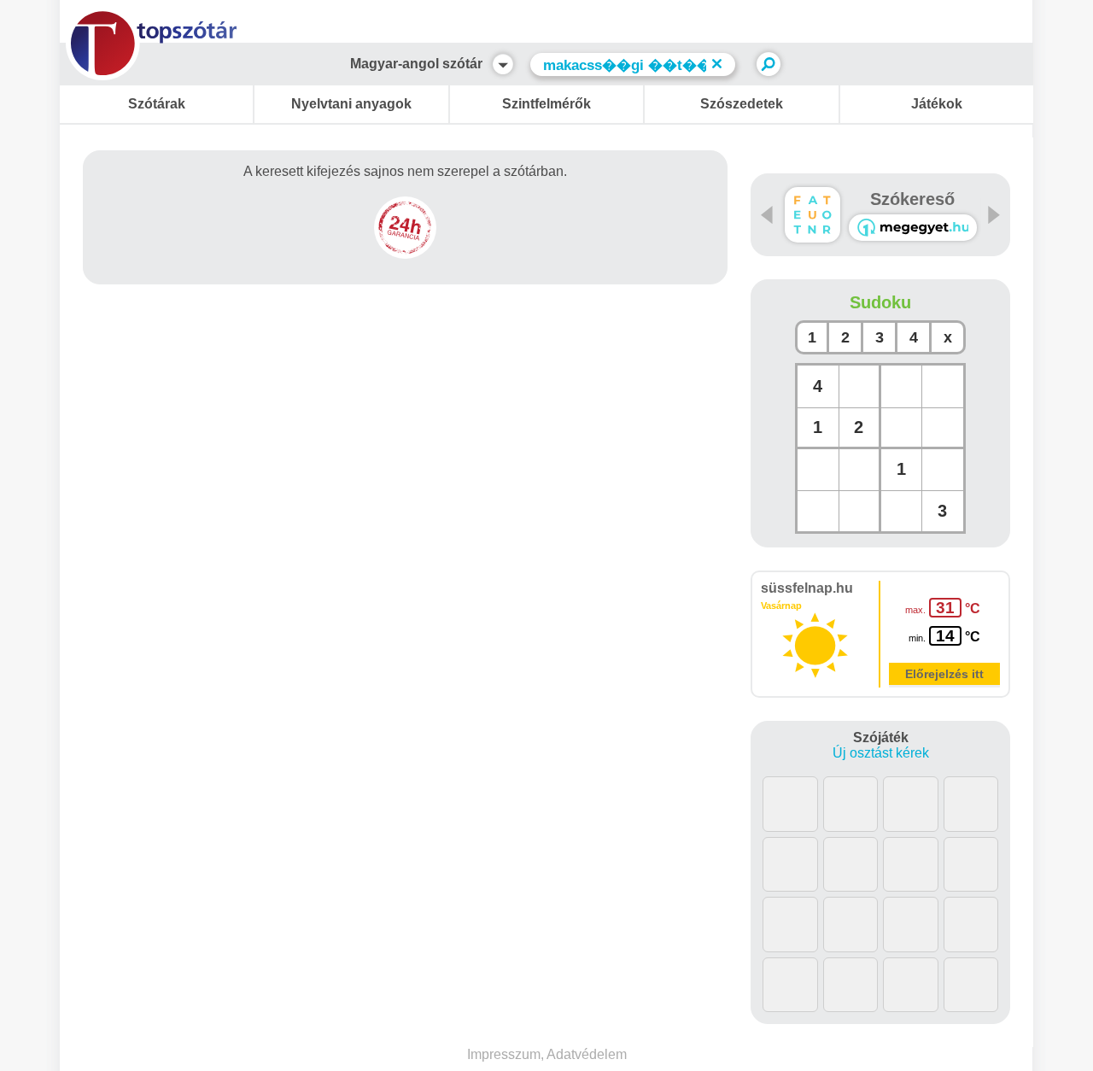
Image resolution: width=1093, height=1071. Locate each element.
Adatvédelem (586, 1054)
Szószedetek (741, 104)
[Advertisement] (405, 346)
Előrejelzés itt (944, 674)
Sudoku (880, 302)
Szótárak (156, 104)
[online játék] (913, 227)
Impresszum (504, 1054)
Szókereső (912, 199)
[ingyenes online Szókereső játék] (812, 215)
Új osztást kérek (881, 753)
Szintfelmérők (546, 104)
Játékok (936, 104)
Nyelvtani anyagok (351, 104)
